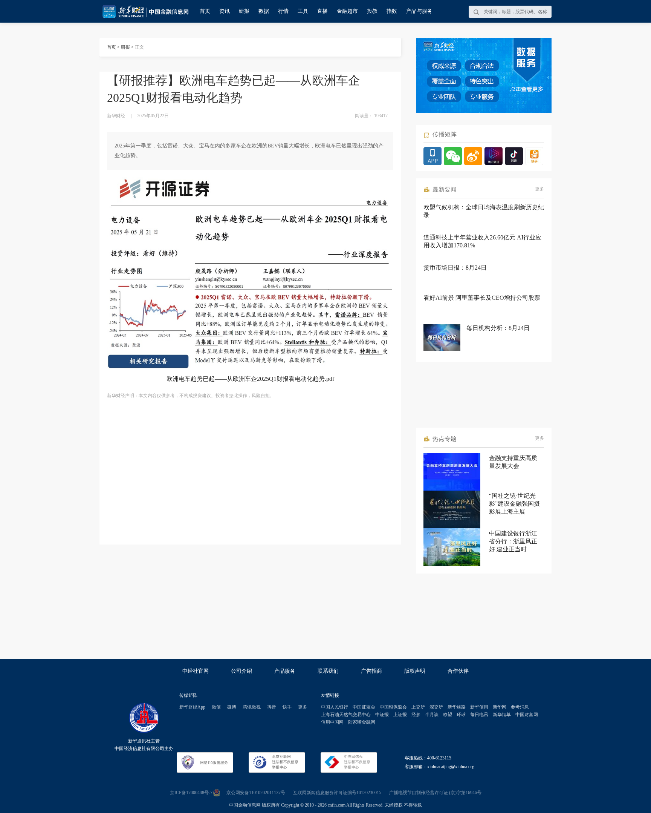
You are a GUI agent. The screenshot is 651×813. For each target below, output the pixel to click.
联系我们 (328, 671)
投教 (372, 11)
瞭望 (447, 714)
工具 (303, 11)
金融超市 (347, 11)
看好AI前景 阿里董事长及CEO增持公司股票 (481, 298)
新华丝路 (457, 707)
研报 (244, 11)
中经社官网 (195, 671)
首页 (205, 11)
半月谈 (432, 714)
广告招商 (371, 671)
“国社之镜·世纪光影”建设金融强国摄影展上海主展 (514, 503)
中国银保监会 (393, 707)
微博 (231, 707)
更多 (539, 189)
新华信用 (479, 707)
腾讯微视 (252, 707)
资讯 (224, 11)
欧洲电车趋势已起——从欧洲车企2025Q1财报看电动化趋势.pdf (250, 379)
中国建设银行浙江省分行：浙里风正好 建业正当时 (513, 541)
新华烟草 (502, 714)
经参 (415, 714)
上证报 (400, 714)
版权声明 (414, 671)
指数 (392, 11)
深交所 (436, 707)
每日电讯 (479, 714)
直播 (322, 11)
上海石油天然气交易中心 (346, 714)
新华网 (499, 707)
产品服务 (284, 671)
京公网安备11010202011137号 (255, 792)
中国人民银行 (334, 707)
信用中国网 (332, 722)
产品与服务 (419, 11)
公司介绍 (241, 671)
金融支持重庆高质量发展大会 (513, 462)
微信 (216, 707)
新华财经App (192, 707)
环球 (461, 714)
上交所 (418, 707)
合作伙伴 (458, 671)
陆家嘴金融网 (361, 722)
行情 (283, 11)
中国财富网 (526, 714)
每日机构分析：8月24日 (498, 328)
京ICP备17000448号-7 (191, 792)
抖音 (271, 707)
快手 (287, 707)
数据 (263, 11)
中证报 (382, 714)
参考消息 (520, 707)
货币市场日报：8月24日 (455, 267)
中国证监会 (364, 707)
